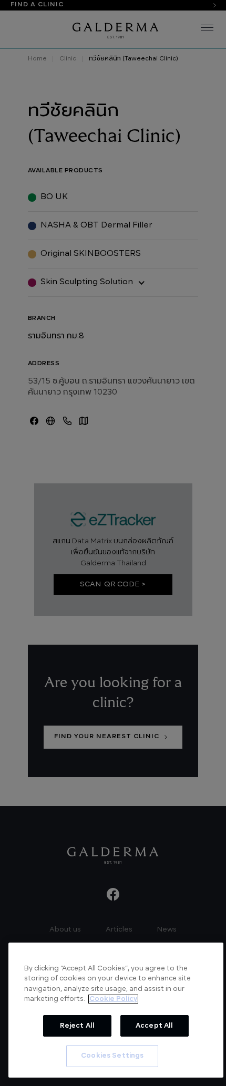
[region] (115, 1010)
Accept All (154, 1025)
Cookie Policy (113, 999)
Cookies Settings (112, 1055)
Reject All (77, 1025)
